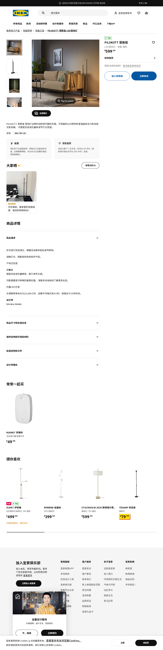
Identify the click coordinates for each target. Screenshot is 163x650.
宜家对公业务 (67, 590)
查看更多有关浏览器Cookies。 (64, 640)
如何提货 (108, 57)
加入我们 (108, 573)
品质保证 (86, 600)
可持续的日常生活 (113, 579)
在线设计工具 (67, 579)
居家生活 (108, 595)
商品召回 (129, 579)
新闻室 (128, 568)
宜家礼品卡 (87, 611)
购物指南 (86, 606)
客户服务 (86, 573)
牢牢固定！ (131, 584)
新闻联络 (129, 573)
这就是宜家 (109, 568)
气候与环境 (109, 584)
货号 (8, 133)
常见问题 (86, 590)
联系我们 (86, 579)
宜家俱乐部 (66, 584)
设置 (122, 642)
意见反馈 (108, 600)
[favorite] (153, 42)
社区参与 (108, 590)
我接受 (146, 642)
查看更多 (27, 575)
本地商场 (64, 573)
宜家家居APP (67, 568)
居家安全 (86, 568)
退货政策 (86, 595)
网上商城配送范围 (91, 584)
